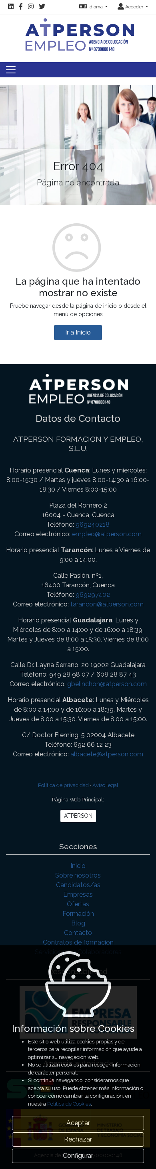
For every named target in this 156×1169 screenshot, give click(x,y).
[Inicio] (78, 33)
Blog (78, 923)
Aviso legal (105, 785)
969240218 (93, 524)
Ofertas (78, 904)
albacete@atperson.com (106, 754)
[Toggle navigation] (11, 69)
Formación (78, 913)
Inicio (78, 866)
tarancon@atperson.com (107, 604)
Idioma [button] (95, 7)
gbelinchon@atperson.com (107, 684)
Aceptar (78, 1123)
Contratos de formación (78, 942)
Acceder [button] (134, 7)
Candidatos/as (78, 885)
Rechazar (78, 1139)
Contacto (78, 933)
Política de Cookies (69, 1104)
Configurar (78, 1155)
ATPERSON (78, 816)
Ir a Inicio (78, 332)
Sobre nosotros (78, 875)
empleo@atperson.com (107, 534)
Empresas (78, 894)
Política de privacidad (63, 785)
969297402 (93, 594)
